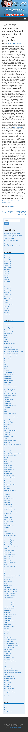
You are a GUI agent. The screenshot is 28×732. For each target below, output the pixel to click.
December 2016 (8, 291)
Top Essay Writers (8, 641)
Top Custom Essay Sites (10, 639)
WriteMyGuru (7, 684)
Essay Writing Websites (10, 455)
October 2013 (7, 300)
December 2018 (8, 261)
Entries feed (7, 708)
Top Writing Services (9, 647)
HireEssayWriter (8, 504)
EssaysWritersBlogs (9, 469)
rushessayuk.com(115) (10, 597)
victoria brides (7, 659)
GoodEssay (7, 496)
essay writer (7, 442)
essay (5, 438)
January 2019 (7, 260)
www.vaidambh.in (6, 202)
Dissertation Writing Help (10, 436)
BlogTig (6, 366)
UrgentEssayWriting (9, 657)
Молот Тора (7, 696)
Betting (6, 362)
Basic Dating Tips (8, 347)
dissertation (7, 434)
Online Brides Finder (9, 537)
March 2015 (7, 292)
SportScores (7, 634)
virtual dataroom (8, 665)
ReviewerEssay (8, 585)
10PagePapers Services (10, 328)
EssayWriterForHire (9, 475)
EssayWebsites (8, 473)
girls (5, 492)
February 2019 (8, 258)
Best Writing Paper (8, 359)
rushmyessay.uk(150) (9, 607)
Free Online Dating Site (10, 490)
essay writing (7, 450)
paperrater (6, 564)
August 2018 (7, 269)
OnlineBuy (6, 548)
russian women (8, 616)
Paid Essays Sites (8, 556)
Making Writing (8, 244)
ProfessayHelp (7, 574)
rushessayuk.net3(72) (9, 601)
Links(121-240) (8, 517)
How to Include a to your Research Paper (7, 212)
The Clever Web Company (15, 727)
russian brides (7, 610)
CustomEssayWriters (9, 423)
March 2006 (7, 310)
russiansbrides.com (9, 620)
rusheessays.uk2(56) (9, 593)
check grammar (8, 388)
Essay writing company (10, 452)
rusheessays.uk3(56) (9, 595)
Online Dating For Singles (10, 541)
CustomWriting (8, 424)
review (5, 583)
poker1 (6, 572)
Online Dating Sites (9, 545)
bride (5, 368)
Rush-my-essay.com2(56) (10, 589)
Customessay (7, 421)
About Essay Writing (9, 331)
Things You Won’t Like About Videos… (13, 246)
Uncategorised (10, 206)
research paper (8, 581)
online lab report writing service (12, 546)
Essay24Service (8, 461)
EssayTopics (7, 471)
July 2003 (6, 312)
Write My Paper (8, 680)
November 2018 (8, 263)
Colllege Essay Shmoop (10, 405)
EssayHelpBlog (8, 465)
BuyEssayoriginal (8, 374)
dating (5, 426)
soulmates (6, 630)
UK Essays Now (8, 649)
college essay (7, 392)
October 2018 (7, 265)
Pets (5, 568)
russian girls (7, 612)
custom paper (7, 419)
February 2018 (8, 281)
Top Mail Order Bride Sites (10, 643)
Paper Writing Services (9, 562)
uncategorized (7, 653)
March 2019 (7, 256)
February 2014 (8, 298)
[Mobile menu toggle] (25, 19)
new (5, 529)
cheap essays (7, 384)
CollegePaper (7, 403)
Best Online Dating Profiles (10, 355)
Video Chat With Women (10, 661)
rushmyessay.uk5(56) (9, 608)
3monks (6, 330)
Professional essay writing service (12, 576)
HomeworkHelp (8, 508)
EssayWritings (7, 481)
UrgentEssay (7, 655)
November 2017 (8, 287)
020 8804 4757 (15, 10)
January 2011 (7, 302)
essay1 (6, 457)
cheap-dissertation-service (10, 386)
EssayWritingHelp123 (9, 477)
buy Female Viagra (17, 127)
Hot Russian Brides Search (11, 510)
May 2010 (6, 308)
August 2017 (7, 289)
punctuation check (8, 577)
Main (5, 523)
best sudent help (8, 357)
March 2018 (7, 279)
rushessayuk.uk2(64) (9, 605)
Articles (6, 341)
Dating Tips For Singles (10, 430)
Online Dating (7, 539)
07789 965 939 (15, 15)
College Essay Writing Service (11, 393)
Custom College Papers (10, 413)
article (5, 339)
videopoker (7, 663)
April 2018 (6, 277)
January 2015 (7, 294)
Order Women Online (9, 554)
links (5, 515)
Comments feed (8, 710)
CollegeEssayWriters (9, 399)
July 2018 (6, 271)
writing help (7, 690)
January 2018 (7, 283)
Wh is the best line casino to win (12, 233)
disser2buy (7, 432)
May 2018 (6, 275)
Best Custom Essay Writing (11, 349)
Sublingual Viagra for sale (8, 200)
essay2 (6, 459)
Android (6, 335)
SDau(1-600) (7, 624)
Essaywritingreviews (9, 479)
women (6, 674)
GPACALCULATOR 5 (9, 498)
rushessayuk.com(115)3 (10, 599)
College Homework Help (10, 395)
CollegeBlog (7, 397)
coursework (7, 407)
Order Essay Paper (9, 550)
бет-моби (6, 694)
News (5, 531)
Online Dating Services (9, 543)
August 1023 (7, 314)
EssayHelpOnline (8, 467)
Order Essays (7, 552)
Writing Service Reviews (10, 692)
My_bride (6, 527)
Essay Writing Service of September (13, 454)
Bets (5, 361)
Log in (5, 706)
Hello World (7, 500)
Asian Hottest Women (9, 343)
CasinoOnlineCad (8, 380)
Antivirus (6, 337)
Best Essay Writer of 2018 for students (13, 351)
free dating (7, 486)
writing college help (9, 688)
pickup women (7, 570)
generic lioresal (6, 128)
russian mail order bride (10, 614)
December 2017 (8, 285)
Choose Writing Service (10, 390)
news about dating (8, 533)
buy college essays (9, 372)
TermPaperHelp (8, 637)
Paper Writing (7, 560)
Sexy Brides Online (9, 626)
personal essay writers (9, 566)
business (6, 370)
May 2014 (6, 296)
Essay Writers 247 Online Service (12, 444)
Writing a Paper (8, 686)
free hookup (7, 488)
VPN (5, 667)
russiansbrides (7, 618)
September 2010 (8, 304)
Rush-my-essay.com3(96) (10, 591)
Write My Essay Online (9, 676)
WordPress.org (8, 711)
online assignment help (10, 535)
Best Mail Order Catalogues (11, 353)
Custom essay (7, 415)
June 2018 (6, 273)
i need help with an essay (10, 512)
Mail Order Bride (8, 519)
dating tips (6, 428)
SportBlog (6, 632)
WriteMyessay (7, 682)
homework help (8, 506)
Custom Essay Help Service (11, 417)
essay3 (6, 463)
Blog (5, 364)
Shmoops (6, 628)
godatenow (7, 494)
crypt (5, 411)
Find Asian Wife (8, 483)
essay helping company (10, 440)
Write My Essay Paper (9, 678)
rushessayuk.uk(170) (9, 603)
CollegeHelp (7, 401)
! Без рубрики (7, 324)
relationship (7, 579)
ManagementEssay (9, 525)
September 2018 (8, 267)
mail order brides (8, 521)
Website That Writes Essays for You (13, 672)
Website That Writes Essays (11, 670)
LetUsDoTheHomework (10, 514)
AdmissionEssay (8, 333)
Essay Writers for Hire (9, 446)
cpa (5, 409)
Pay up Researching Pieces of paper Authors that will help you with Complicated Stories (13, 237)
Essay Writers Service (9, 448)
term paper (7, 636)
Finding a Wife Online (9, 484)
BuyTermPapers (8, 378)
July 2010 (6, 306)
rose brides (7, 587)
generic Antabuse (20, 200)
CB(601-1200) (7, 382)
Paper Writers (7, 558)
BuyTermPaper (8, 376)
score (5, 622)
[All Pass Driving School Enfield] (14, 3)
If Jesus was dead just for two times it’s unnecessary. (20, 212)
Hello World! (7, 502)
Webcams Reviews (9, 668)
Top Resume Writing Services (11, 645)
